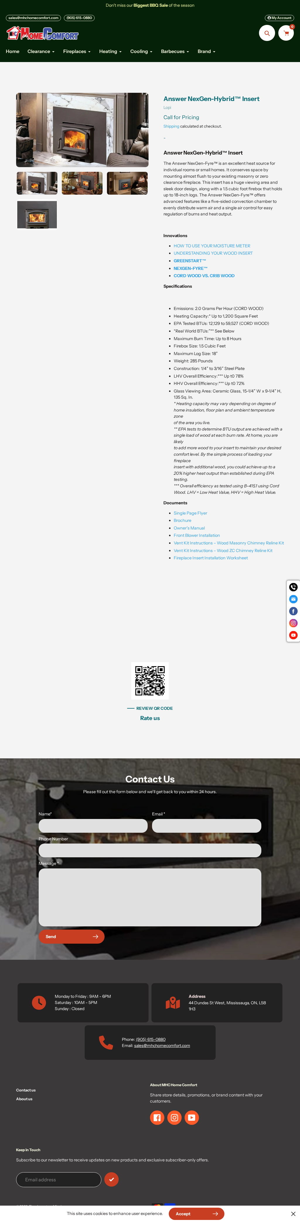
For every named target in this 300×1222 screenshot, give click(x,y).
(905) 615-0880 (79, 18)
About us (24, 1098)
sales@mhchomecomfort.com (33, 18)
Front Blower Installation (197, 535)
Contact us (26, 1090)
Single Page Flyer (190, 513)
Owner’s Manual (189, 528)
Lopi (167, 107)
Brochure (182, 520)
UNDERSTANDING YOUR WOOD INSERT (213, 253)
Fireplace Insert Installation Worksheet (211, 558)
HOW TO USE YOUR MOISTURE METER (212, 245)
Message (49, 863)
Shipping (171, 126)
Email (158, 814)
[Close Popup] (293, 1213)
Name (45, 814)
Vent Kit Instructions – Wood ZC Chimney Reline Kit (223, 550)
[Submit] (111, 1179)
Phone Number (53, 838)
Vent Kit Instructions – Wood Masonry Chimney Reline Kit (229, 543)
